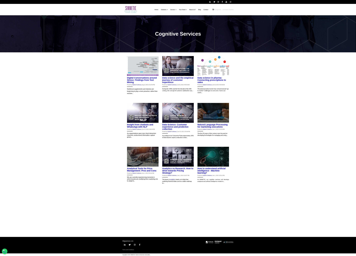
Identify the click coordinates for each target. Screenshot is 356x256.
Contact (205, 9)
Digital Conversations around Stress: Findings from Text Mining (142, 80)
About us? (192, 9)
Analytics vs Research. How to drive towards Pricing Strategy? (177, 170)
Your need (182, 9)
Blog (199, 9)
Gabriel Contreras (136, 84)
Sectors (172, 9)
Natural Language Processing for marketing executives (212, 125)
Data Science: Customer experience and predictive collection (175, 126)
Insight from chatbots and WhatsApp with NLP (140, 125)
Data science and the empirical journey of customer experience (177, 80)
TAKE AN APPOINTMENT (137, 224)
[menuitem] (157, 9)
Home (156, 9)
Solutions (163, 9)
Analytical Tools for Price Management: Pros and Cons (141, 169)
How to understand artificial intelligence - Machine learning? (211, 170)
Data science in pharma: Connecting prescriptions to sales (211, 80)
